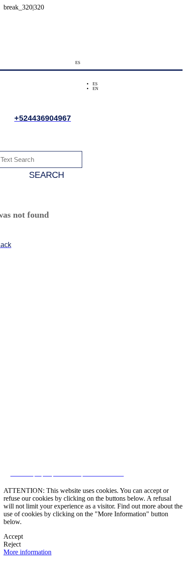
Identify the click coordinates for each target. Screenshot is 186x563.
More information (27, 552)
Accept (13, 536)
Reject (12, 544)
